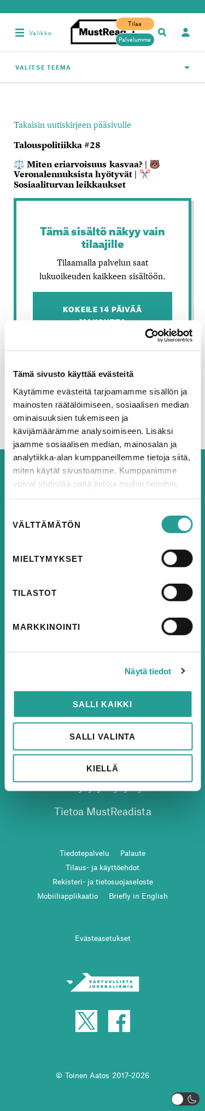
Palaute (132, 853)
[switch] (176, 558)
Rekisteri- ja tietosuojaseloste (102, 881)
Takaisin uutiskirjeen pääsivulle (72, 125)
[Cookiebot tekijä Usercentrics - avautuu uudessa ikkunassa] (145, 335)
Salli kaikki (102, 704)
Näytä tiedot (148, 670)
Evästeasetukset (103, 938)
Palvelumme (135, 39)
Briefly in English (138, 895)
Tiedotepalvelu (84, 853)
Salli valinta (102, 736)
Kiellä (102, 768)
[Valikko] (19, 32)
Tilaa (135, 23)
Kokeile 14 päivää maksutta (102, 314)
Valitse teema (43, 67)
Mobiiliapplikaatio (67, 895)
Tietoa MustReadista (102, 811)
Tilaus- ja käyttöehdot (102, 867)
